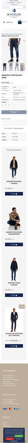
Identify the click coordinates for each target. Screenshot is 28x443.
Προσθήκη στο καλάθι (14, 112)
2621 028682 (14, 1)
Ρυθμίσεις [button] (18, 439)
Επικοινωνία (14, 4)
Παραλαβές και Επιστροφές (11, 379)
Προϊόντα (9, 22)
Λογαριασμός (10, 2)
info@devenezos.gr (13, 403)
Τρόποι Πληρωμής (8, 377)
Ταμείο (19, 2)
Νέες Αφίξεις (18, 34)
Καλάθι (23, 21)
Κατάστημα (10, 34)
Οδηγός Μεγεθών (6, 119)
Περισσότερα (14, 441)
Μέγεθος (4, 102)
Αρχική (3, 34)
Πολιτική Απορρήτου (9, 383)
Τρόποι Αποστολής (8, 375)
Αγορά (13, 194)
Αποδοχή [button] (19, 436)
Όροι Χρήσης (7, 381)
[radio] (3, 105)
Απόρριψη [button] (9, 439)
